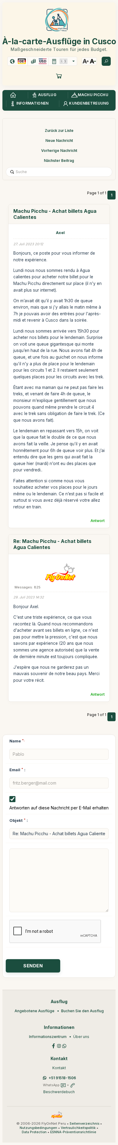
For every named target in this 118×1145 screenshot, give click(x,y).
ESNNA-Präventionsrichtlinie (73, 1132)
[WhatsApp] (64, 1045)
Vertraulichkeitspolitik (78, 1128)
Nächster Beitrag (59, 160)
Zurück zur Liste (59, 130)
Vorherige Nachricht (59, 150)
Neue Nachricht (59, 140)
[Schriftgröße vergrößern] (85, 61)
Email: (17, 769)
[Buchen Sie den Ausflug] (59, 76)
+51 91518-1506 (62, 1078)
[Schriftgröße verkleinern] (93, 61)
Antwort (97, 520)
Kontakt (59, 1068)
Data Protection (34, 1132)
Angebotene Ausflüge (34, 1011)
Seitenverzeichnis (84, 1124)
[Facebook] (53, 1045)
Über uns (81, 1036)
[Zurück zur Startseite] (13, 95)
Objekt (16, 820)
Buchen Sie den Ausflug (82, 1011)
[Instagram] (59, 1045)
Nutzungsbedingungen (38, 1128)
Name (17, 740)
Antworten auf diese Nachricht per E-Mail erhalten (59, 807)
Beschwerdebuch (59, 1092)
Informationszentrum (48, 1036)
